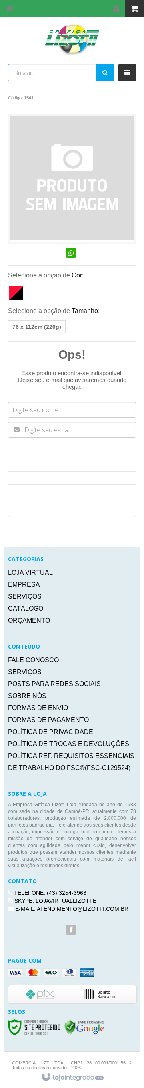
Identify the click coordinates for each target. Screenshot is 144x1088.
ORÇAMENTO (29, 620)
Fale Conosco (33, 660)
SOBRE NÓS (27, 695)
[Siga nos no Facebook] (71, 930)
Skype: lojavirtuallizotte (54, 901)
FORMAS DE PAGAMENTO (48, 719)
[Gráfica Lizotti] (72, 40)
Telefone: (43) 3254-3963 (49, 893)
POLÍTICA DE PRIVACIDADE (50, 731)
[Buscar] (105, 72)
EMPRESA (24, 584)
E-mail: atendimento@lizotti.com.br (71, 909)
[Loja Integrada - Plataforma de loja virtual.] (72, 1077)
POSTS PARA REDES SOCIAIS (54, 683)
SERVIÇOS (25, 596)
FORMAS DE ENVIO (38, 707)
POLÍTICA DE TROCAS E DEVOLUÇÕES (68, 743)
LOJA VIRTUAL (30, 572)
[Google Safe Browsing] (84, 1027)
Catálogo (25, 608)
